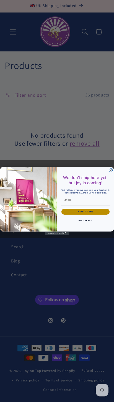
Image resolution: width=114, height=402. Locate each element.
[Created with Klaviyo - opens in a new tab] (57, 233)
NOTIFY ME (85, 211)
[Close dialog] (111, 170)
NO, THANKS (85, 220)
